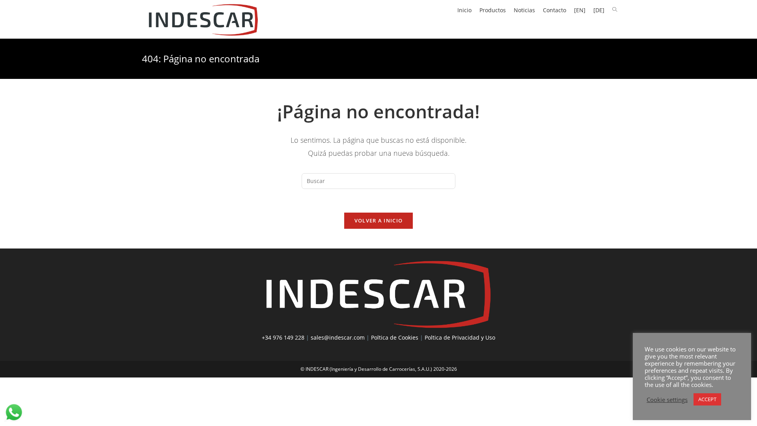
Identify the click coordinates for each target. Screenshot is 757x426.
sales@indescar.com (338, 337)
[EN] (579, 10)
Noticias (524, 10)
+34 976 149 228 (283, 337)
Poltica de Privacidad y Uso (460, 337)
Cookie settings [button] (667, 399)
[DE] (598, 10)
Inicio (464, 10)
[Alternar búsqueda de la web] (614, 9)
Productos (492, 10)
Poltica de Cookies (394, 337)
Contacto (554, 10)
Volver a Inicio (378, 220)
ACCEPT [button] (707, 399)
